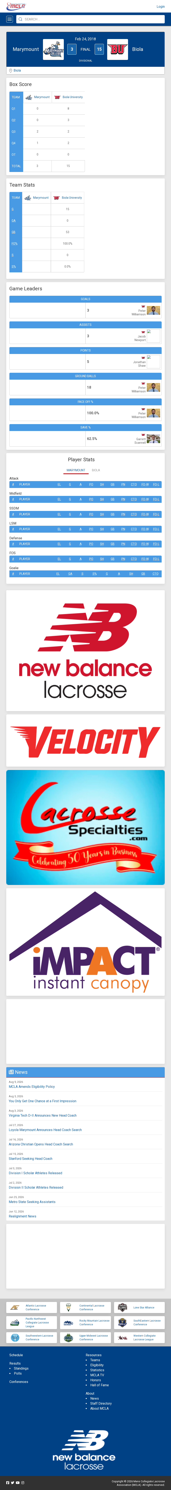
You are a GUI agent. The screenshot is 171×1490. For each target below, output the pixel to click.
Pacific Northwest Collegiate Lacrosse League (37, 1322)
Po (91, 484)
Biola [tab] (96, 470)
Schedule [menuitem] (16, 1355)
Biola (17, 70)
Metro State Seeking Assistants (32, 1202)
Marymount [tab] (76, 470)
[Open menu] (9, 19)
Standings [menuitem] (21, 1368)
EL (59, 484)
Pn (123, 484)
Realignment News (22, 1216)
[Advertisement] (85, 1031)
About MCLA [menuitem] (99, 1408)
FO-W (145, 484)
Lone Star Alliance (143, 1307)
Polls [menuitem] (18, 1373)
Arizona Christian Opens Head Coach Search (41, 1144)
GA (14, 220)
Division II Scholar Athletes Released (36, 1187)
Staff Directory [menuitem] (101, 1403)
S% (14, 266)
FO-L (156, 484)
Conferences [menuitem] (18, 1382)
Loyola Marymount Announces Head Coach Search (45, 1130)
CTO (134, 484)
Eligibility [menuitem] (97, 1365)
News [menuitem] (94, 1398)
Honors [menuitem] (95, 1380)
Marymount (42, 97)
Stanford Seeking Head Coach (30, 1159)
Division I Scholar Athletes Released (35, 1173)
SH (102, 484)
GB (13, 232)
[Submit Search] (20, 19)
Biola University (73, 97)
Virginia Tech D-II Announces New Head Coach (43, 1115)
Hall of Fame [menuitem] (99, 1385)
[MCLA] (16, 6)
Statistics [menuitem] (97, 1370)
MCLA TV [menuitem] (97, 1375)
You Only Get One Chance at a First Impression (42, 1101)
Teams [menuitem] (95, 1360)
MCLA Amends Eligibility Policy (32, 1087)
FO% (15, 243)
